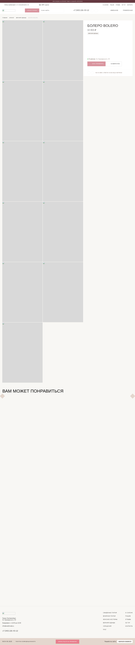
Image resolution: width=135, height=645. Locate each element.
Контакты (130, 4)
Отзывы (118, 4)
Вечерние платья (109, 616)
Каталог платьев (32, 10)
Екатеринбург (12, 4)
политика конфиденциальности (26, 641)
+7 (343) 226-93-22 (81, 10)
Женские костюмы (110, 619)
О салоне (105, 4)
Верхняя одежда (93, 33)
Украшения (107, 626)
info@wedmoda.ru (8, 626)
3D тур (124, 4)
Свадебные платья (110, 612)
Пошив (112, 4)
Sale (104, 629)
